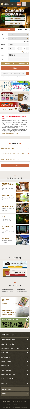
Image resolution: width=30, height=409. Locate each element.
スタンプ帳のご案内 (6, 370)
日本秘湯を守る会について (15, 18)
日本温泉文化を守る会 (7, 289)
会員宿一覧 (4, 383)
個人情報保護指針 (6, 401)
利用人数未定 (26, 52)
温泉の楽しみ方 (5, 366)
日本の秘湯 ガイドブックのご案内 (10, 348)
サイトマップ (15, 401)
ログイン (24, 4)
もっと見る (15, 165)
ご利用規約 (8, 404)
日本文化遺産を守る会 (25, 0)
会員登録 (19, 4)
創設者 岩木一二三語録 (7, 344)
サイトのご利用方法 (6, 361)
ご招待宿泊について (15, 23)
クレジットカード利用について (9, 379)
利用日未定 (26, 41)
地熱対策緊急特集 (5, 357)
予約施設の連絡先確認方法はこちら (10, 133)
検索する (15, 68)
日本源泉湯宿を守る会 (15, 0)
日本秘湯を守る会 (5, 0)
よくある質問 (4, 353)
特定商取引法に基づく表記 (8, 374)
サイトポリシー (24, 401)
